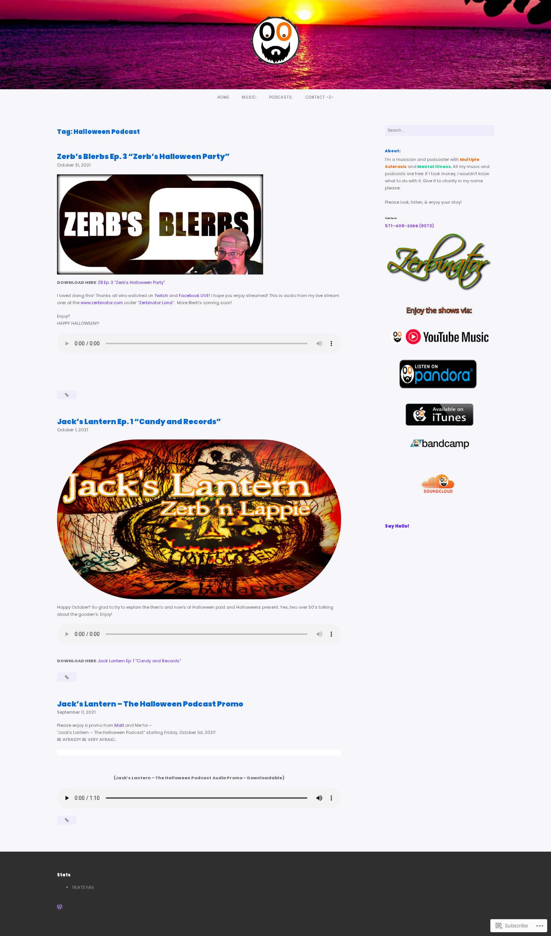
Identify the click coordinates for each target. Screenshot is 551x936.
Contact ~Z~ (319, 97)
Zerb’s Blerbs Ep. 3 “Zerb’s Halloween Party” (143, 156)
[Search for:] (439, 130)
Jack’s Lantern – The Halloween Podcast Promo (150, 704)
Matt (119, 725)
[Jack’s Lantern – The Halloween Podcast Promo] (66, 820)
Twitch (161, 295)
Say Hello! (397, 526)
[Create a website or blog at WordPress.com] (59, 907)
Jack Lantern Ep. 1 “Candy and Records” (139, 661)
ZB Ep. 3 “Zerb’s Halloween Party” (131, 282)
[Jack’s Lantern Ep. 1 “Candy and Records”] (66, 677)
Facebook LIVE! (194, 295)
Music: (249, 97)
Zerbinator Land (155, 303)
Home (223, 97)
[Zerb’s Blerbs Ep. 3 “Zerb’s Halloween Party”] (66, 395)
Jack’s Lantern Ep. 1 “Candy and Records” (139, 421)
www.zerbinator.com (102, 303)
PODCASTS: (281, 97)
